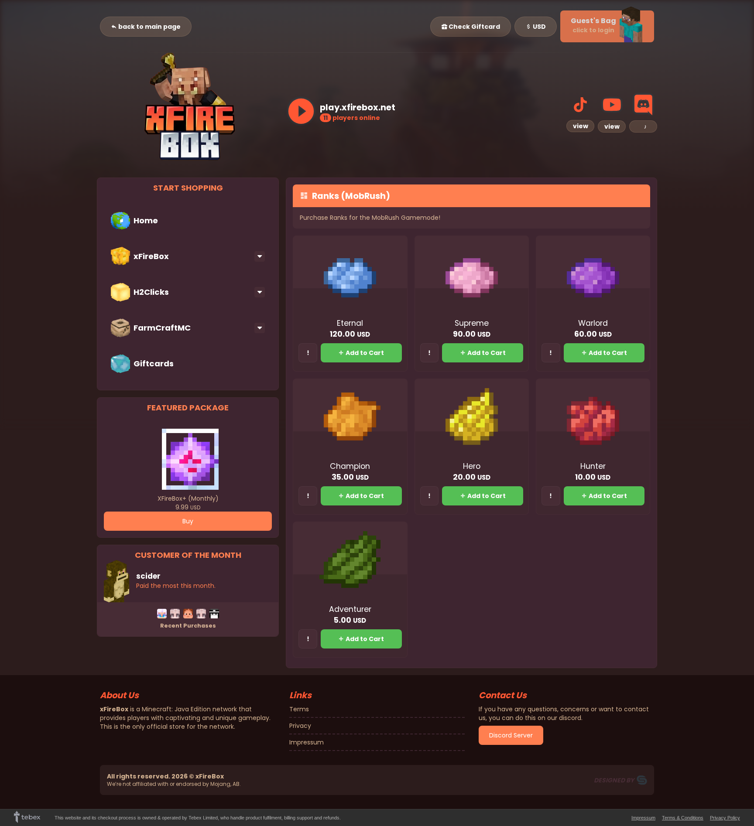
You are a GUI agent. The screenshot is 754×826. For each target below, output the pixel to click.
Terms (299, 709)
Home (146, 220)
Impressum (306, 742)
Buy (187, 521)
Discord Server (511, 735)
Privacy (300, 725)
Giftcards (154, 363)
